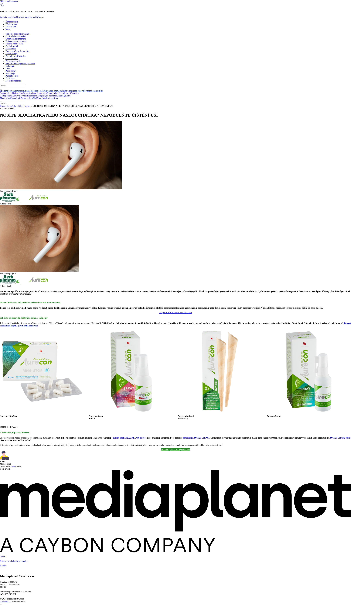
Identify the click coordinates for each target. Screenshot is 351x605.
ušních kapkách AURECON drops (129, 438)
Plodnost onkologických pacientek (20, 63)
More (7, 29)
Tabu (7, 68)
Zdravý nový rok (12, 61)
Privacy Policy (4, 601)
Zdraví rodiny (11, 53)
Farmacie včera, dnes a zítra (17, 51)
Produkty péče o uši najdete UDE (175, 449)
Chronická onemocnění (15, 39)
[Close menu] (1, 101)
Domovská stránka (8, 106)
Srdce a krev (10, 27)
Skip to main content (9, 1)
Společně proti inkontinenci (17, 34)
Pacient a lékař (11, 76)
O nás (2, 556)
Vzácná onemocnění (14, 44)
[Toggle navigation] (42, 17)
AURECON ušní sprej (339, 438)
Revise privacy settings (18, 601)
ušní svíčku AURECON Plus (196, 438)
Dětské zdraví (11, 24)
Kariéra (3, 566)
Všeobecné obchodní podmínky (14, 561)
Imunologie (10, 73)
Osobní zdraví (11, 46)
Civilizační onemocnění (15, 36)
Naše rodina (10, 48)
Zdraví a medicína (20, 17)
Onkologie (10, 66)
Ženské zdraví (11, 22)
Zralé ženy (10, 78)
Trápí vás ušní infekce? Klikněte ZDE (175, 312)
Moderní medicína (13, 81)
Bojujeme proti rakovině (15, 41)
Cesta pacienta (11, 58)
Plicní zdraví (10, 71)
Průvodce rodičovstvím (15, 56)
